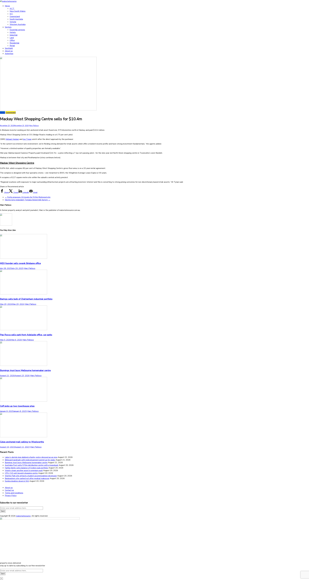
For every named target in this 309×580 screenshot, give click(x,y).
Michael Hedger (12, 139)
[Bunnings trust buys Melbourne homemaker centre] (23, 365)
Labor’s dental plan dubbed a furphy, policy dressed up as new (31, 457)
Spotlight (9, 48)
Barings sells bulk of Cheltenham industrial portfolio (26, 299)
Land (12, 37)
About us (9, 51)
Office (12, 40)
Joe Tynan (27, 139)
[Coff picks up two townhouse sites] (23, 401)
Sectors (8, 27)
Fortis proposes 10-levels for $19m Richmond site (27, 197)
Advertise (9, 53)
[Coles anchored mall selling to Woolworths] (23, 436)
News (7, 6)
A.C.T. (12, 8)
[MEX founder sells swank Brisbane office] (23, 258)
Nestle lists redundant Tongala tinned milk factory (27, 200)
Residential (14, 43)
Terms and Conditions (14, 493)
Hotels (13, 32)
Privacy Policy (11, 495)
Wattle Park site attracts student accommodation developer (31, 475)
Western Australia (17, 24)
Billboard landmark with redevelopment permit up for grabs (30, 460)
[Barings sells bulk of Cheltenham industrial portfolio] (23, 293)
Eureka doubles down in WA (17, 481)
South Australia (16, 19)
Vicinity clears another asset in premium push (24, 470)
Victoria (13, 21)
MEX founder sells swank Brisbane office (20, 263)
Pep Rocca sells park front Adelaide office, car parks (26, 334)
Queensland (15, 16)
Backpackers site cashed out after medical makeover (27, 478)
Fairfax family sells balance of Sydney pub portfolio (26, 468)
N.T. (11, 14)
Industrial (14, 35)
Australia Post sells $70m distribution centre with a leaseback (31, 465)
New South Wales (17, 11)
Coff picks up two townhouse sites (17, 406)
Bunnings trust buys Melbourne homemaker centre (25, 370)
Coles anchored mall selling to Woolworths (22, 441)
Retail (12, 45)
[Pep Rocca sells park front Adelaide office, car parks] (23, 329)
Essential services (17, 29)
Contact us (9, 490)
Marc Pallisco (34, 126)
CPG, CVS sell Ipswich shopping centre (21, 473)
